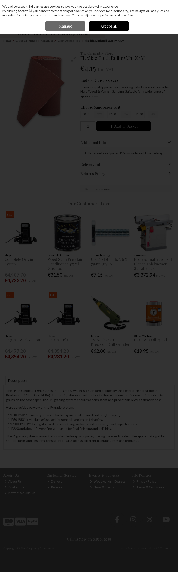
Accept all (109, 26)
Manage (65, 26)
